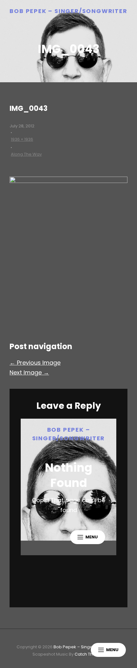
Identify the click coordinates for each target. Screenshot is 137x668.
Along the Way (26, 154)
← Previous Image (35, 363)
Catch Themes (90, 654)
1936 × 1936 (22, 139)
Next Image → (29, 372)
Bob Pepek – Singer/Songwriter (68, 11)
